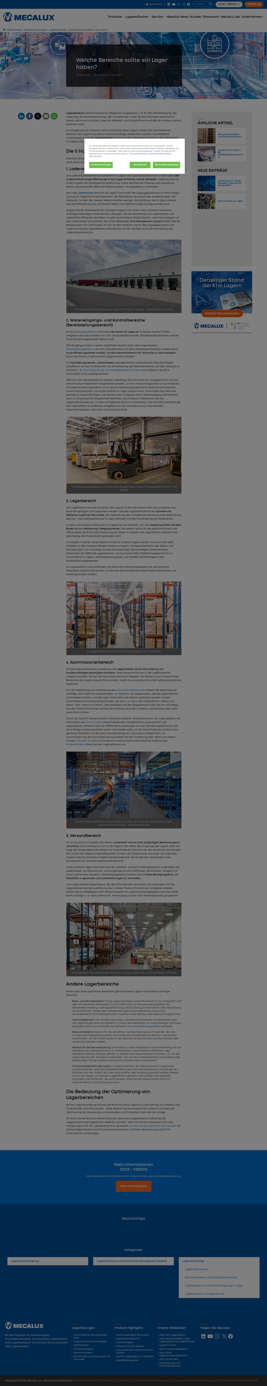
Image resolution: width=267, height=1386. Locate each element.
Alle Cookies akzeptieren (166, 165)
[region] (134, 156)
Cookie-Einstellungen (101, 165)
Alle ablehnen (140, 165)
